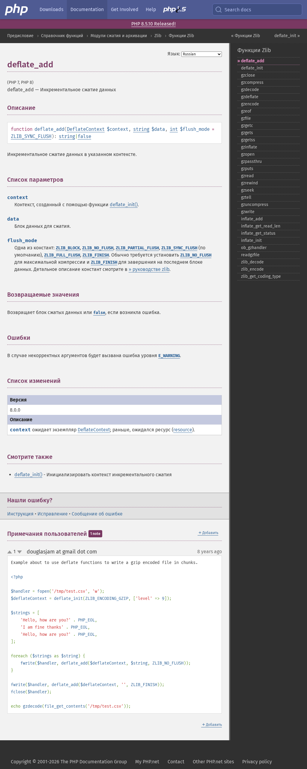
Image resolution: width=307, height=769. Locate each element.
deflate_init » (287, 35)
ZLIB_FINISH (95, 255)
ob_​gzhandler (254, 247)
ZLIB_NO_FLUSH (97, 248)
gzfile (246, 118)
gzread (247, 175)
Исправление (52, 514)
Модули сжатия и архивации (119, 35)
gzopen (248, 154)
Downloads (51, 9)
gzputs (247, 168)
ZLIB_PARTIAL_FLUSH (137, 248)
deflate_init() (124, 204)
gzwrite (248, 211)
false (84, 136)
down (19, 551)
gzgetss (248, 139)
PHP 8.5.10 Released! (153, 24)
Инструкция (20, 514)
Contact (176, 762)
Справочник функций (62, 35)
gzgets (247, 132)
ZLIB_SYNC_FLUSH (31, 136)
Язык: (174, 54)
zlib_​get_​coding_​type (261, 276)
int (174, 129)
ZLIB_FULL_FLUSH (62, 255)
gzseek (247, 190)
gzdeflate (249, 96)
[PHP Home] (17, 9)
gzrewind (249, 183)
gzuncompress (254, 204)
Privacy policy (257, 762)
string (141, 129)
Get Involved (125, 9)
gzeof (246, 111)
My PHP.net (147, 762)
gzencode (250, 104)
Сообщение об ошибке (97, 514)
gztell (246, 197)
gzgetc (247, 125)
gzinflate (249, 147)
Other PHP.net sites (213, 762)
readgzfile (250, 254)
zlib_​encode (252, 269)
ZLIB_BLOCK (68, 248)
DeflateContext (86, 129)
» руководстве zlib (149, 269)
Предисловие (20, 35)
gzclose (248, 75)
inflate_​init (251, 240)
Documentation (87, 9)
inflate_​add (252, 219)
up (11, 552)
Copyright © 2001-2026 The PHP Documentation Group (69, 762)
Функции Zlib (181, 35)
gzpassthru (251, 161)
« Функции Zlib (245, 35)
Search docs (238, 10)
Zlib (157, 35)
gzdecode (250, 89)
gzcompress (252, 82)
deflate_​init (252, 68)
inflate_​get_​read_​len (260, 226)
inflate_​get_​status (258, 233)
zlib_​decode (252, 262)
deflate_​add (252, 60)
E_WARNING (169, 355)
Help (151, 9)
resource (182, 430)
